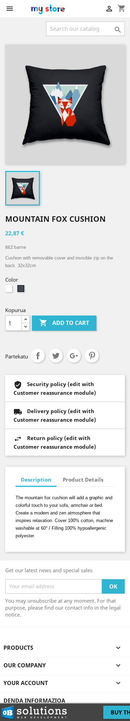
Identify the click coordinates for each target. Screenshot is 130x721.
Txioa (56, 356)
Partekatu (38, 356)
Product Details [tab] (83, 479)
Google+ (74, 356)
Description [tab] (36, 479)
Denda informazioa (34, 700)
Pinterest (92, 356)
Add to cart (64, 323)
